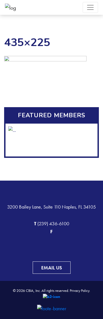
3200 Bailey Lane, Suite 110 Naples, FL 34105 (51, 207)
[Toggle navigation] (90, 7)
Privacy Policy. (80, 290)
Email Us (51, 267)
